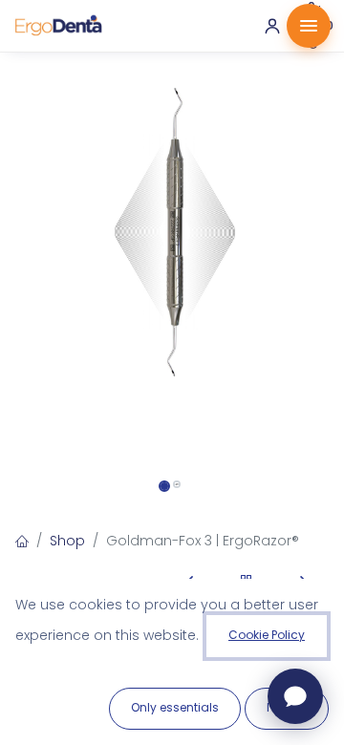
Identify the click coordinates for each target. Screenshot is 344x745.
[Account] (272, 26)
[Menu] (309, 26)
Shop (67, 540)
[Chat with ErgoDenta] (295, 696)
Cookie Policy (266, 635)
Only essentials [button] (175, 707)
